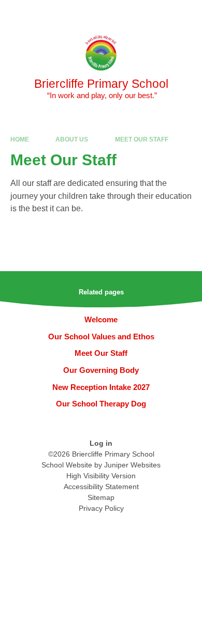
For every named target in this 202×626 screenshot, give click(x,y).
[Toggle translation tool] (136, 13)
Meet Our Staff (141, 139)
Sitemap (101, 497)
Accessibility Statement (101, 486)
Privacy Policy (101, 508)
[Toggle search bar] (162, 13)
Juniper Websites (132, 465)
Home (19, 139)
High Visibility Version (101, 476)
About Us (71, 139)
